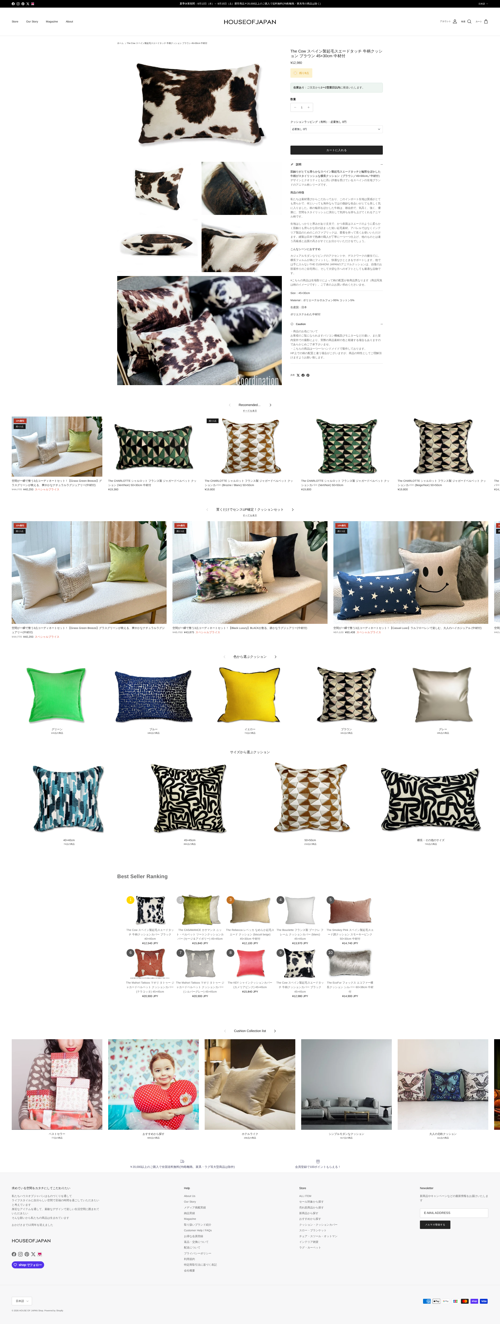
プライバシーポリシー (197, 1253)
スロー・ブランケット (313, 1230)
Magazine (52, 21)
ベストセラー (126, 884)
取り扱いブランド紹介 (197, 1224)
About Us (189, 1196)
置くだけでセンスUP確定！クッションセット (250, 509)
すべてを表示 (250, 411)
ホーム (120, 43)
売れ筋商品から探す (311, 1207)
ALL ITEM (305, 1196)
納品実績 (189, 1213)
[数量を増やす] (309, 107)
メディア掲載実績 (195, 1207)
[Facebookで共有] (303, 375)
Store (15, 21)
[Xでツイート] (298, 375)
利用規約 (189, 1259)
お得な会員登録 (193, 1236)
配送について (192, 1247)
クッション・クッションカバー (318, 1224)
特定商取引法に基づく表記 (200, 1264)
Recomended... (250, 405)
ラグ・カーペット (310, 1247)
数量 (293, 99)
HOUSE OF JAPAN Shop (31, 1310)
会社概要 (189, 1270)
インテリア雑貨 (308, 1241)
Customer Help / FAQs (198, 1230)
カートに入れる (336, 150)
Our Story (32, 21)
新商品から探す (308, 1213)
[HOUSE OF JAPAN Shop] (250, 22)
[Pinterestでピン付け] (307, 375)
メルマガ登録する (435, 1224)
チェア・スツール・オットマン (318, 1236)
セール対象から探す (311, 1201)
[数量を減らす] (294, 107)
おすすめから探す (310, 1218)
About (69, 21)
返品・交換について (196, 1241)
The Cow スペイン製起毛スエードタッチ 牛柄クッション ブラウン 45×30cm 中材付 (167, 43)
